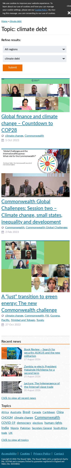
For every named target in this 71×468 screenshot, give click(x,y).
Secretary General (42, 428)
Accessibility (9, 453)
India (5, 428)
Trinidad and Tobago (23, 320)
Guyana (55, 315)
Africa (5, 412)
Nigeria (15, 428)
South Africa (60, 428)
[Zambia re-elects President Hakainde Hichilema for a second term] (12, 366)
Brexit (26, 412)
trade (4, 433)
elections (38, 423)
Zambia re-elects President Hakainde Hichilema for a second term (40, 370)
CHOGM (7, 417)
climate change (14, 135)
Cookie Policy (41, 10)
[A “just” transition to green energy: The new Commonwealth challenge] (35, 266)
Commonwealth (34, 135)
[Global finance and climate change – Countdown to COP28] (35, 95)
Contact (59, 453)
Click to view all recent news (18, 398)
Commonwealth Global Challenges (47, 227)
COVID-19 (8, 422)
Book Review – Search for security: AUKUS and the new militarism (42, 352)
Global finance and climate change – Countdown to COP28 (29, 123)
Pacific (5, 320)
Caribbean (49, 412)
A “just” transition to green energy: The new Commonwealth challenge (29, 303)
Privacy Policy (41, 453)
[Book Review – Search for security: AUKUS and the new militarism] (12, 349)
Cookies (25, 453)
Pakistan (25, 428)
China (60, 412)
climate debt (15, 21)
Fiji (47, 315)
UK (11, 433)
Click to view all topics (15, 440)
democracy (24, 422)
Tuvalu (40, 320)
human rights (53, 422)
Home (4, 21)
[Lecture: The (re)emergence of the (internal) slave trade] (12, 383)
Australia (15, 412)
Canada (36, 412)
